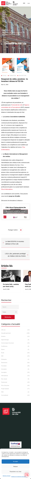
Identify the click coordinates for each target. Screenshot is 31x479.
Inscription (15, 372)
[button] (26, 474)
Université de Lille (17, 105)
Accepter (15, 461)
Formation (15, 365)
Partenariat (15, 382)
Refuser (15, 466)
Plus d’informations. (7, 189)
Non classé (15, 379)
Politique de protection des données (19, 476)
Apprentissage (15, 339)
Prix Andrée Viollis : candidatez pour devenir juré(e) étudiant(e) (11, 286)
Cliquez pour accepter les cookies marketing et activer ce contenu (15, 212)
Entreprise (15, 359)
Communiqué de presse (15, 343)
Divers (15, 349)
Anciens (15, 336)
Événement (15, 362)
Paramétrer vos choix (15, 471)
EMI (15, 356)
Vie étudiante (15, 395)
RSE (15, 392)
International (15, 375)
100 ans (15, 329)
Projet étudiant (15, 388)
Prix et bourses (15, 385)
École (8, 30)
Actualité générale (15, 333)
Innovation (15, 369)
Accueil (3, 30)
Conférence (15, 346)
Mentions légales (6, 475)
